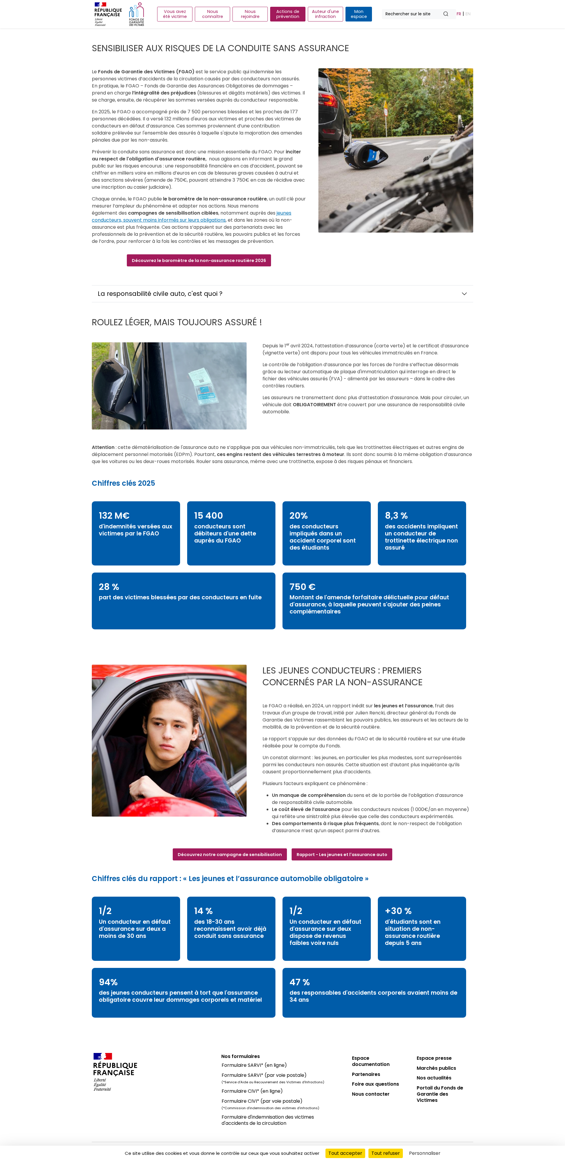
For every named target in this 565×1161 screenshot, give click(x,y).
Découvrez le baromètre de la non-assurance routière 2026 (199, 260)
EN (468, 14)
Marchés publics (436, 1068)
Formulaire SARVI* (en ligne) (254, 1065)
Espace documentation (371, 1061)
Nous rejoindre (250, 14)
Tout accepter (345, 1153)
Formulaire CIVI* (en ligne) (252, 1091)
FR (459, 14)
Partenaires (366, 1074)
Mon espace (359, 14)
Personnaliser (425, 1153)
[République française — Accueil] (153, 1072)
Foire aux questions (375, 1084)
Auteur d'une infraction (325, 14)
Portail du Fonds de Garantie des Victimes (440, 1093)
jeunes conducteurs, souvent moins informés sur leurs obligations (191, 216)
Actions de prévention (287, 14)
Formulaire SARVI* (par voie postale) (264, 1075)
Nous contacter (371, 1094)
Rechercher (448, 14)
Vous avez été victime (175, 14)
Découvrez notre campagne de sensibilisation (230, 855)
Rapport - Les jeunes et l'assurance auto (342, 855)
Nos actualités (434, 1077)
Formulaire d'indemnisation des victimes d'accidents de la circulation (268, 1120)
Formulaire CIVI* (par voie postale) (262, 1101)
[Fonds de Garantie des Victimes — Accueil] (136, 14)
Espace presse (434, 1058)
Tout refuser (385, 1153)
